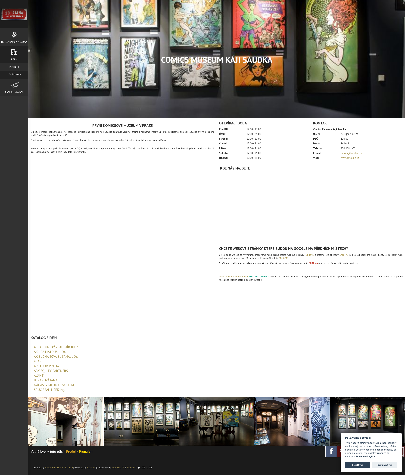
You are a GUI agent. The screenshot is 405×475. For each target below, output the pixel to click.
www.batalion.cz (350, 158)
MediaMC (283, 258)
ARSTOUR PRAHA (46, 366)
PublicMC (309, 254)
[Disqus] (122, 207)
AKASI (38, 361)
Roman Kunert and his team (59, 467)
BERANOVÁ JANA (45, 380)
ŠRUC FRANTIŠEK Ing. (49, 390)
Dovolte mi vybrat (366, 456)
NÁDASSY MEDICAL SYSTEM (54, 385)
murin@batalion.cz (351, 153)
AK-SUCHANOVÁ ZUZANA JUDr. (56, 356)
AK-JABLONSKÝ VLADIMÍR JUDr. (56, 347)
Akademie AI (117, 467)
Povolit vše (357, 465)
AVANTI (39, 375)
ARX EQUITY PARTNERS (51, 371)
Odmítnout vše (384, 465)
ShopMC (344, 254)
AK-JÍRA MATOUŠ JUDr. (50, 352)
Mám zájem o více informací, (233, 276)
